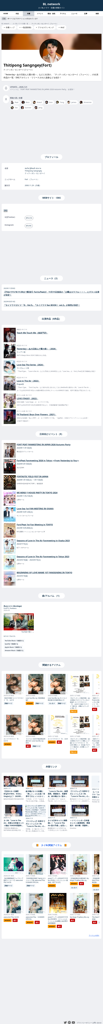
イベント (40, 13)
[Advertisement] (51, 131)
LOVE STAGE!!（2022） (27, 398)
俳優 (28, 13)
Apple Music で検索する (13, 647)
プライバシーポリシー (84, 1023)
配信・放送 (51, 13)
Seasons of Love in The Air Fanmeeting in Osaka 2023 (43, 540)
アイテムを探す (94, 935)
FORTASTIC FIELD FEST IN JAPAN (32, 476)
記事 (85, 13)
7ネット (73, 711)
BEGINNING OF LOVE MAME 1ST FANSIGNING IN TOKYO (44, 572)
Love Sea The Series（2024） (30, 364)
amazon (8, 744)
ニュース (74, 13)
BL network (51, 4)
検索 (97, 13)
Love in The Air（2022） (28, 381)
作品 (17, 13)
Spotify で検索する (11, 644)
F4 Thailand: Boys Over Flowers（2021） (36, 414)
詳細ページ (8, 703)
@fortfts (29, 226)
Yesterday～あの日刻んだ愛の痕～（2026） (37, 348)
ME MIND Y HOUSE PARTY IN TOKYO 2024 (37, 492)
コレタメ (52, 703)
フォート (12, 636)
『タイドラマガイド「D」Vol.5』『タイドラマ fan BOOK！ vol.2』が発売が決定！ (42, 305)
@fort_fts (29, 218)
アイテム (63, 13)
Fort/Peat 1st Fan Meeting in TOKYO (35, 524)
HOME (5, 13)
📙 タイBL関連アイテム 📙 (51, 845)
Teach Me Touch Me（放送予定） (32, 332)
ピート (6, 636)
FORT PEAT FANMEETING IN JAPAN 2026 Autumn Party (43, 444)
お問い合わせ (96, 1023)
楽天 (28, 746)
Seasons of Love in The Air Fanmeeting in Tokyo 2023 (43, 556)
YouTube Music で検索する (14, 641)
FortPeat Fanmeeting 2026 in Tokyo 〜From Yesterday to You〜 (48, 460)
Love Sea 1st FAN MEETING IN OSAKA (35, 508)
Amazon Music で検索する (14, 650)
